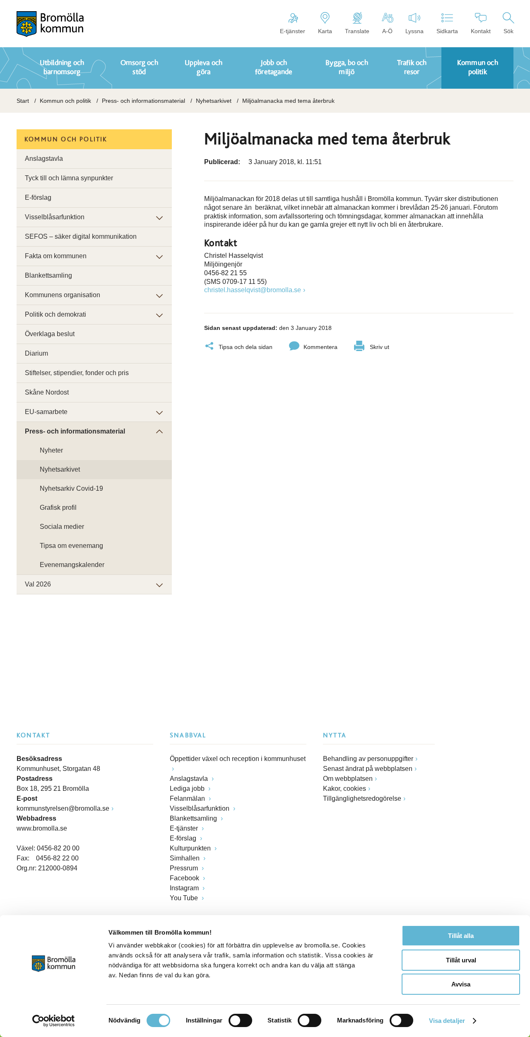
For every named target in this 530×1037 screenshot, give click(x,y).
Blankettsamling (48, 275)
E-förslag (38, 197)
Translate (357, 31)
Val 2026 (38, 584)
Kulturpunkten (191, 848)
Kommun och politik (65, 100)
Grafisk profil (58, 507)
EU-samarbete (46, 411)
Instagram (185, 888)
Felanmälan (188, 798)
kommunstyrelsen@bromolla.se (63, 808)
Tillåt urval (461, 960)
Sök (508, 31)
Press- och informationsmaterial (143, 100)
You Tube (185, 897)
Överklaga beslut (50, 333)
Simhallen (185, 858)
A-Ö (387, 31)
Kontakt (481, 31)
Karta (325, 31)
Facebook (185, 878)
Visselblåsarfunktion (54, 216)
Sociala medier (62, 526)
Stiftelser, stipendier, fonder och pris (77, 372)
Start (23, 100)
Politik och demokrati (55, 314)
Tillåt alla (461, 935)
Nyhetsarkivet (213, 100)
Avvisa (460, 984)
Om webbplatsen (348, 778)
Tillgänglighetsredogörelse (362, 798)
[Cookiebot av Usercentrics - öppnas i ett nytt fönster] (53, 1021)
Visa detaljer (447, 1020)
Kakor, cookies (344, 788)
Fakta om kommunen (56, 255)
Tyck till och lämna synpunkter (69, 178)
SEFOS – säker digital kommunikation (81, 236)
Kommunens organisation (62, 294)
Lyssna (414, 31)
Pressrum (185, 868)
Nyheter (51, 450)
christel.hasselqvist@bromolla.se (252, 289)
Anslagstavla (44, 158)
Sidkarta (447, 31)
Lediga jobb (188, 788)
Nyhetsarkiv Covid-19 (71, 488)
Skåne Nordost (47, 392)
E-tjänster (292, 31)
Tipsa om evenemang (71, 545)
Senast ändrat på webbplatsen (367, 768)
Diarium (36, 353)
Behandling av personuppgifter (368, 758)
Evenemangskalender (72, 564)
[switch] (240, 1020)
